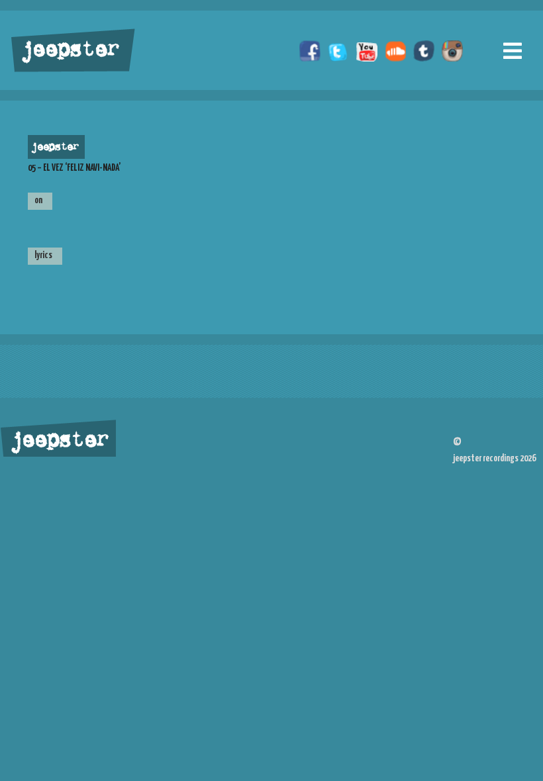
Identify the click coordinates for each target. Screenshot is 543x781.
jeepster (69, 51)
